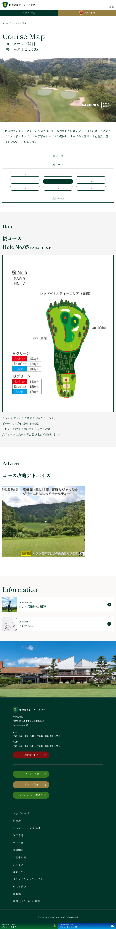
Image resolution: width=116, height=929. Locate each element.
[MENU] (111, 4)
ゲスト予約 (31, 785)
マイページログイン (31, 795)
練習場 (17, 894)
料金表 (17, 821)
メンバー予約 (31, 774)
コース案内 (19, 842)
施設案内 (18, 850)
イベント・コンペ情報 (26, 828)
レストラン (19, 886)
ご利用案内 (19, 857)
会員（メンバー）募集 (26, 901)
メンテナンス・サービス (28, 879)
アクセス (18, 865)
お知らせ (18, 835)
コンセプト (19, 872)
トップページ (21, 813)
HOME (5, 23)
